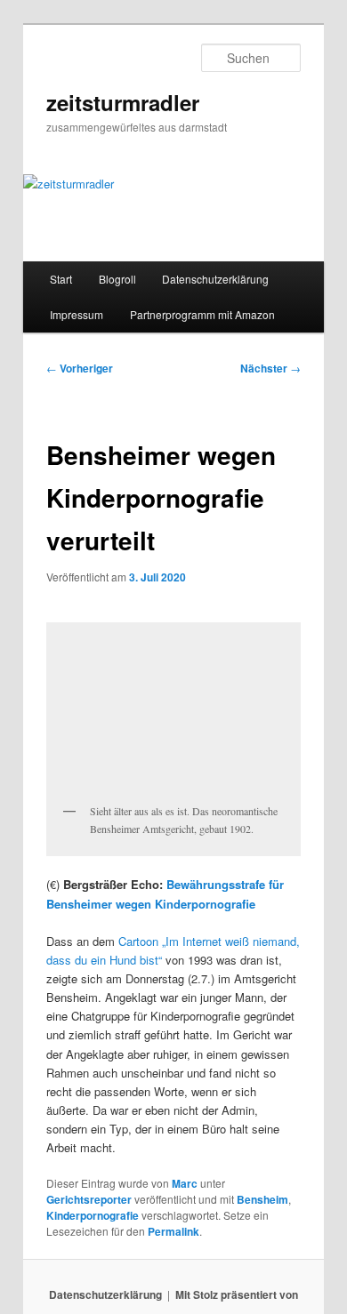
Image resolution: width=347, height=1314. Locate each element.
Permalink (173, 1231)
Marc (185, 1183)
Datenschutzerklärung (215, 278)
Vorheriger (79, 368)
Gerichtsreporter (89, 1199)
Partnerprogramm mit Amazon (202, 314)
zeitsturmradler (122, 102)
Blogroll (117, 278)
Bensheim (262, 1199)
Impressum (76, 314)
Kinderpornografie (92, 1215)
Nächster (270, 368)
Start (61, 278)
